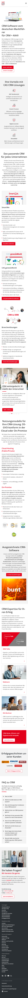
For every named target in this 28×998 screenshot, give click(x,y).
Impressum (4, 983)
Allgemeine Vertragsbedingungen (9, 988)
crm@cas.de (9, 893)
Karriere (3, 957)
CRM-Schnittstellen (6, 915)
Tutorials (4, 942)
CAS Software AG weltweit (7, 963)
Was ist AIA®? (5, 928)
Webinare (4, 939)
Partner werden (5, 947)
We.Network (4, 911)
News (3, 965)
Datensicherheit (5, 959)
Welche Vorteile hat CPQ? (7, 929)
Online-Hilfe (4, 936)
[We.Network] (11, 976)
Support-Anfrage (5, 938)
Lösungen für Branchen (7, 913)
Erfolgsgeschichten (6, 918)
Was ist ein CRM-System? (7, 926)
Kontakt (3, 971)
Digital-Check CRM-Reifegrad (8, 925)
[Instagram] (5, 976)
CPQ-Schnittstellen (6, 916)
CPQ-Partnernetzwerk (6, 950)
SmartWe (4, 910)
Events (3, 967)
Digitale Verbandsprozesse (8, 931)
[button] (2, 391)
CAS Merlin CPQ (5, 908)
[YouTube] (8, 976)
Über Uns (4, 955)
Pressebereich (5, 970)
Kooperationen (5, 962)
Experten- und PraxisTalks (7, 941)
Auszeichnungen (5, 960)
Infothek (4, 791)
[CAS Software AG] (3, 3)
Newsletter (4, 968)
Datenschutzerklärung (7, 986)
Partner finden (5, 946)
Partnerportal (5, 949)
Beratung (4, 944)
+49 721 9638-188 (8, 891)
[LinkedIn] (2, 976)
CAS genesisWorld (6, 907)
